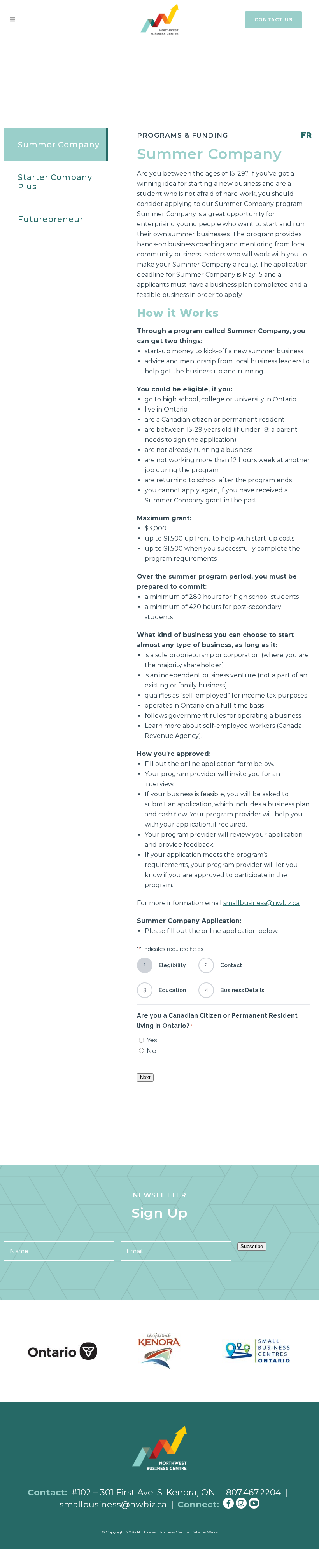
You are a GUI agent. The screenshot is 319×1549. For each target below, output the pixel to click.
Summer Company (59, 144)
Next (145, 1077)
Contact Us (273, 20)
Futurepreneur (50, 219)
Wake (212, 1532)
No (151, 1051)
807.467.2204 (253, 1492)
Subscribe (251, 1246)
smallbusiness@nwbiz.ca (113, 1504)
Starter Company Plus (55, 182)
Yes (152, 1040)
